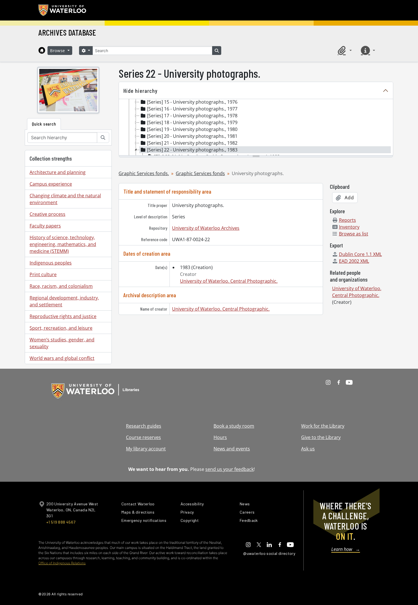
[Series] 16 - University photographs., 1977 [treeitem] (192, 109)
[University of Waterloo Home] (62, 10)
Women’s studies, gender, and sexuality (62, 343)
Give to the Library (321, 437)
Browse (58, 50)
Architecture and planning (58, 172)
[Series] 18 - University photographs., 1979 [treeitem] (192, 122)
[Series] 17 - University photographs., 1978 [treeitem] (192, 115)
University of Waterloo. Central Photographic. (229, 281)
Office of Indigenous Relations (62, 563)
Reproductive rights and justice (63, 316)
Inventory (349, 227)
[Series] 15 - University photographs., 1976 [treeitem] (192, 102)
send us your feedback (229, 469)
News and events (232, 449)
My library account (146, 449)
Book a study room (234, 426)
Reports (347, 220)
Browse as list (353, 234)
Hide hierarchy (140, 90)
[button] (344, 50)
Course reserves (143, 437)
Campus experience (51, 184)
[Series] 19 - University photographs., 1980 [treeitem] (192, 129)
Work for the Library (322, 426)
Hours (220, 437)
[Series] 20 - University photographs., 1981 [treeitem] (192, 136)
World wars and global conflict (62, 358)
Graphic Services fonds (200, 173)
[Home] (41, 50)
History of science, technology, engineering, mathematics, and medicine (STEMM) (63, 244)
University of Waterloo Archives (205, 228)
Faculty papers (45, 226)
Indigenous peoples (51, 263)
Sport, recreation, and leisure (61, 328)
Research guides (143, 426)
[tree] (256, 127)
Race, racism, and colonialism (61, 286)
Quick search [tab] (44, 123)
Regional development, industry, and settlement (64, 301)
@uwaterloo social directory (269, 553)
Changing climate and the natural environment (65, 199)
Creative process (47, 214)
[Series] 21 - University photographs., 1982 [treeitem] (192, 143)
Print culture (43, 274)
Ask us (308, 449)
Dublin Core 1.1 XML (360, 254)
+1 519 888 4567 (60, 522)
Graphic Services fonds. (144, 173)
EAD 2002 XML (354, 261)
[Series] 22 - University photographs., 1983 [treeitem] (192, 150)
